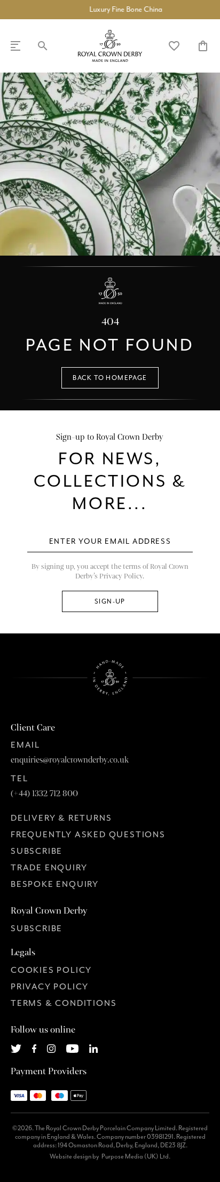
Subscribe (36, 851)
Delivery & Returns (61, 818)
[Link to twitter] (16, 1047)
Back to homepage (110, 378)
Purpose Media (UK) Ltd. (135, 1156)
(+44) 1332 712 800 (44, 793)
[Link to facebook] (34, 1047)
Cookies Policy (51, 970)
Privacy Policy (50, 986)
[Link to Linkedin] (93, 1047)
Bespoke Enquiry (55, 884)
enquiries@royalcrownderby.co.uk (70, 760)
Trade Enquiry (49, 867)
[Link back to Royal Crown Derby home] (110, 46)
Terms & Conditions (63, 1003)
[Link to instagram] (51, 1047)
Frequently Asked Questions (88, 834)
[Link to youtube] (72, 1047)
